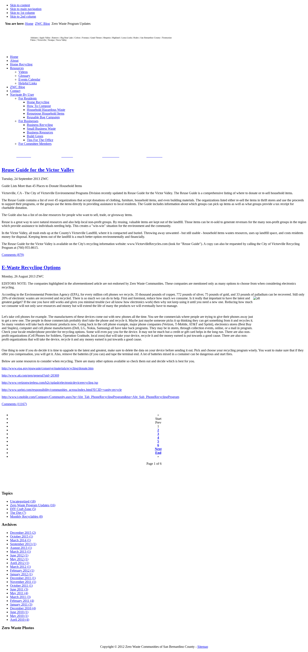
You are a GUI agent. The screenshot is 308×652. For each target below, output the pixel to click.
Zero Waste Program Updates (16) (32, 505)
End (158, 452)
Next (158, 449)
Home (29, 23)
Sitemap (202, 646)
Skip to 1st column (22, 12)
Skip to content (20, 5)
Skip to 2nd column (23, 16)
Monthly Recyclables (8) (26, 516)
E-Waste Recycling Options (31, 267)
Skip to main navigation (25, 9)
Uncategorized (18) (23, 501)
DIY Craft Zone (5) (23, 509)
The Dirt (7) (18, 513)
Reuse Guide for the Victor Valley (38, 170)
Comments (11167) (14, 404)
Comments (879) (13, 255)
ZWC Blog (42, 23)
